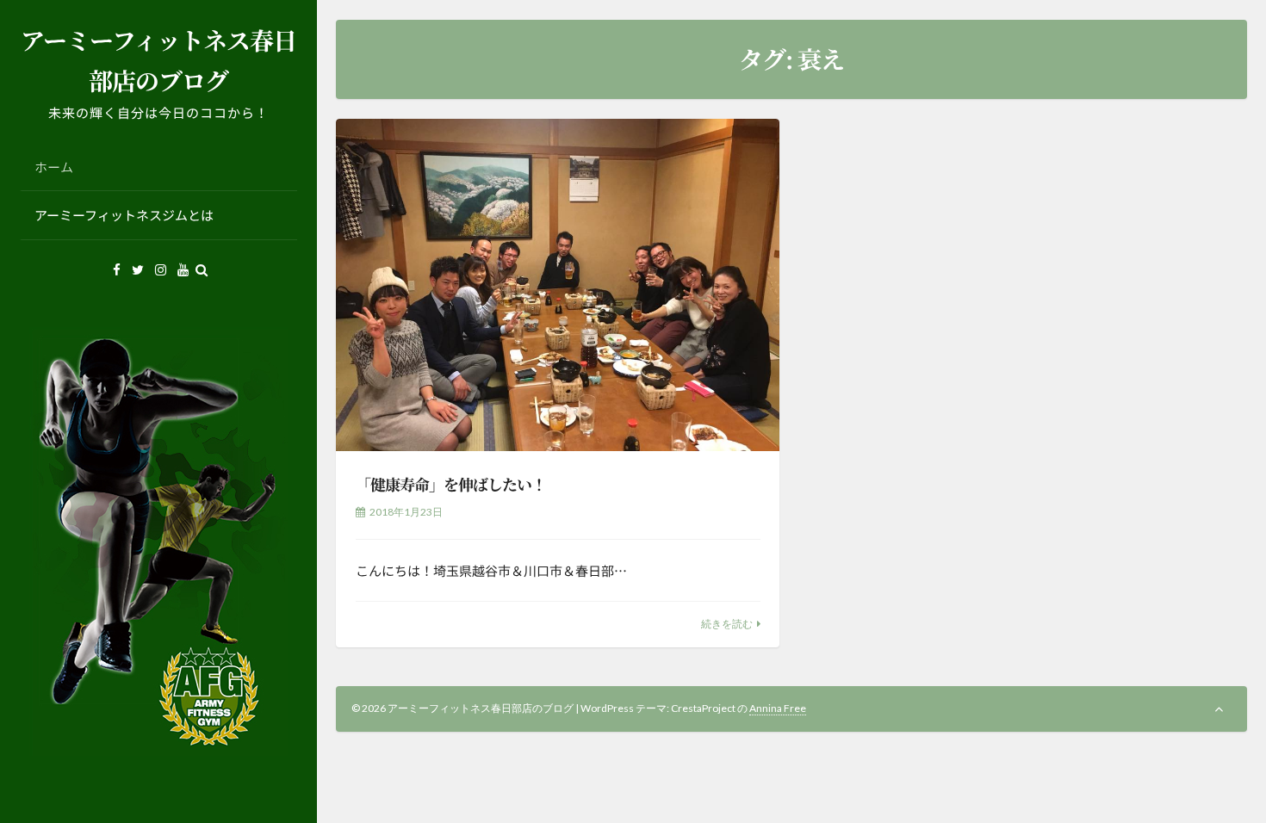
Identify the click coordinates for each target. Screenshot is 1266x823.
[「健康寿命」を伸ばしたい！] (557, 285)
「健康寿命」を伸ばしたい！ (451, 484)
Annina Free (777, 708)
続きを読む (727, 623)
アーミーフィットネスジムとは (124, 215)
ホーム (53, 167)
